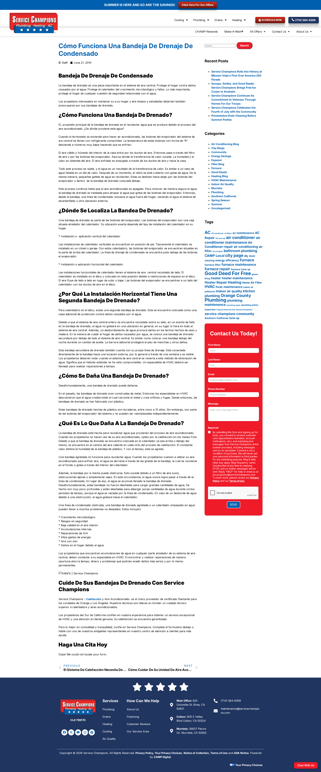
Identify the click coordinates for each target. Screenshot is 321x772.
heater (216, 278)
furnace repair (217, 269)
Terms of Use (219, 753)
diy (246, 256)
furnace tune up (240, 269)
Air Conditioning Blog (225, 144)
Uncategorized (220, 208)
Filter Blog (217, 164)
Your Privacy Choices (168, 753)
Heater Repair (216, 282)
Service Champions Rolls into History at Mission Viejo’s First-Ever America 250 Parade (236, 75)
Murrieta (216, 188)
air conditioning (246, 247)
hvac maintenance (229, 287)
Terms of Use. (237, 480)
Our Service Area (138, 731)
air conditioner (240, 237)
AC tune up (220, 238)
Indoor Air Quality (222, 184)
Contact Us (279, 31)
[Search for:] (220, 45)
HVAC (210, 286)
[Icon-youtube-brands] (78, 732)
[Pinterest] (92, 732)
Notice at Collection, (197, 753)
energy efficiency (227, 260)
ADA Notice (241, 753)
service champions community (229, 314)
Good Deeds (219, 172)
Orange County (236, 295)
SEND (233, 504)
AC (207, 232)
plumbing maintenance (223, 302)
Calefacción (93, 599)
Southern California (223, 196)
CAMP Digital (162, 757)
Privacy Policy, (144, 753)
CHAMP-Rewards (206, 31)
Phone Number (217, 389)
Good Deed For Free (228, 273)
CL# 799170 (78, 720)
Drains (219, 20)
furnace (247, 260)
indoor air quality (229, 291)
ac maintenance (243, 233)
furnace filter (213, 264)
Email (212, 374)
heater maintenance (237, 278)
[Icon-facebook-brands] (64, 732)
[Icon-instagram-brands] (85, 732)
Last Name (215, 359)
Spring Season (220, 200)
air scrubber (217, 251)
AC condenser (217, 233)
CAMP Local (214, 256)
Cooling (179, 20)
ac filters (228, 233)
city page (234, 255)
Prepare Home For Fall (226, 310)
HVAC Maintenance (223, 180)
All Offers (256, 31)
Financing (133, 716)
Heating (237, 20)
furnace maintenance (239, 265)
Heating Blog (219, 176)
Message (214, 403)
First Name (215, 344)
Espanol (216, 160)
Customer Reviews (138, 724)
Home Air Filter (252, 282)
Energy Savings (221, 156)
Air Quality (109, 738)
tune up (234, 318)
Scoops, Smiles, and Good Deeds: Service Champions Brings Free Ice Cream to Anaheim (233, 87)
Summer (216, 204)
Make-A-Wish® (233, 31)
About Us (302, 31)
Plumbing (199, 20)
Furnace (216, 168)
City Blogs (218, 148)
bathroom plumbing (240, 251)
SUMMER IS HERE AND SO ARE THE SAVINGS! (139, 5)
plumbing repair (233, 305)
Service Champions (244, 310)
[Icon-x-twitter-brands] (71, 732)
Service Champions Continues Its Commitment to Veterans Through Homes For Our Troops (233, 99)
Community (219, 152)
